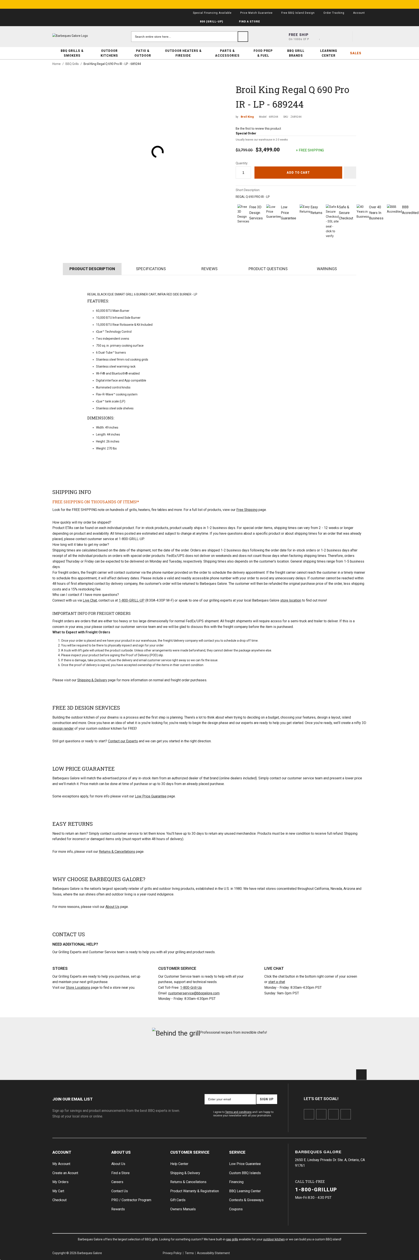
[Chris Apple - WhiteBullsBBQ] (341, 1055)
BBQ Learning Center (245, 1191)
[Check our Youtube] (333, 1114)
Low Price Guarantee (151, 796)
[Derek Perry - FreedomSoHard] (236, 1055)
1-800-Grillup (316, 1190)
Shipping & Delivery (92, 680)
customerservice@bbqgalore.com (194, 993)
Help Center (179, 1164)
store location (290, 600)
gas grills (232, 1239)
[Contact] (330, 36)
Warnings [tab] (327, 268)
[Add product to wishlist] (350, 172)
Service (237, 1152)
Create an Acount (65, 1173)
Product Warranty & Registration (194, 1191)
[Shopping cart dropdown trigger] (361, 36)
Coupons (236, 1209)
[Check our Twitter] (321, 1114)
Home (56, 64)
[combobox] (189, 36)
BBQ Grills (72, 64)
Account (61, 1152)
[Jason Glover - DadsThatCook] (289, 1055)
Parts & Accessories (227, 53)
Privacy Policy (172, 1253)
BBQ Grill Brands (295, 53)
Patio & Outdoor (142, 53)
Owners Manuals (183, 1209)
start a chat (276, 982)
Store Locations (78, 987)
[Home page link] (78, 35)
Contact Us (119, 1191)
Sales (355, 53)
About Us (112, 907)
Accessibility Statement (213, 1253)
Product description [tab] (92, 268)
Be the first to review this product (258, 128)
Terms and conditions (238, 1112)
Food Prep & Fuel (263, 53)
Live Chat (90, 600)
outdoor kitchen (274, 1239)
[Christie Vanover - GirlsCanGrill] (77, 1055)
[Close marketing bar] (361, 4)
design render (63, 728)
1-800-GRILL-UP (131, 600)
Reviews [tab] (209, 268)
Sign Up (267, 1099)
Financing (236, 1182)
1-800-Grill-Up (191, 987)
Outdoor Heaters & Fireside (183, 53)
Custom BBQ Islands (245, 1173)
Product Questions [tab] (268, 268)
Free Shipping (247, 510)
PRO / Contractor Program (131, 1200)
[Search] (243, 36)
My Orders (60, 1182)
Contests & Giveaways (246, 1200)
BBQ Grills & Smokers (72, 53)
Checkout (59, 1200)
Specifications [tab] (151, 268)
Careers (117, 1182)
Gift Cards (177, 1200)
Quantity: (242, 163)
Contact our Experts (123, 741)
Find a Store (120, 1173)
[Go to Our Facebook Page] (309, 1114)
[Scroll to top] (361, 1074)
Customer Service (190, 1152)
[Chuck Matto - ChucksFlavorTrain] (183, 1055)
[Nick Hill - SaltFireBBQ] (130, 1055)
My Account (61, 1164)
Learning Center (328, 53)
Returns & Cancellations (117, 852)
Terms (189, 1253)
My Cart (58, 1191)
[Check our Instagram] (345, 1114)
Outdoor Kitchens (109, 53)
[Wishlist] (345, 36)
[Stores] (314, 36)
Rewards (118, 1209)
